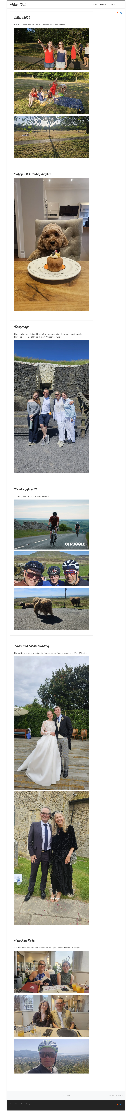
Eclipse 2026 (22, 17)
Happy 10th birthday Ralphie (32, 174)
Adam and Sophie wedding (31, 646)
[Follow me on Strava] (117, 12)
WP (19, 1107)
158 (68, 1095)
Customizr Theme (39, 1107)
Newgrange (21, 327)
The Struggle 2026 (25, 489)
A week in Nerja (24, 941)
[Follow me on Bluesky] (121, 12)
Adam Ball (20, 1104)
